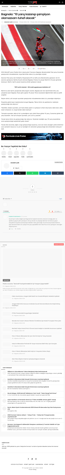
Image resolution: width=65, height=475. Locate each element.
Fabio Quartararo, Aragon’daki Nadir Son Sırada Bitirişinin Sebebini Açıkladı (35, 296)
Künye (46, 464)
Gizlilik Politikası (17, 464)
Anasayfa (5, 6)
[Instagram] (35, 458)
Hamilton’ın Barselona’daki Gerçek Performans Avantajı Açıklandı (28, 379)
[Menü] (2, 2)
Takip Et (17, 168)
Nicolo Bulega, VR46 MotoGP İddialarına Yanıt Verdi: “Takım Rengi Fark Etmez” (32, 393)
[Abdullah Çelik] (7, 165)
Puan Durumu (33, 6)
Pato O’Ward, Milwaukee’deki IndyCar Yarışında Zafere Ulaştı (31, 351)
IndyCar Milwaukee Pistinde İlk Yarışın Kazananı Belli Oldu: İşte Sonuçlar (34, 343)
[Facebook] (28, 458)
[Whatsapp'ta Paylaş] (32, 173)
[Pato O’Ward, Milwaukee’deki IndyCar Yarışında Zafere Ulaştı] (7, 352)
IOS (29, 87)
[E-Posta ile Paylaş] (58, 173)
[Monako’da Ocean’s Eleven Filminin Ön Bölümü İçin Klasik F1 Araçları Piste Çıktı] (7, 322)
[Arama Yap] (59, 2)
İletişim (51, 464)
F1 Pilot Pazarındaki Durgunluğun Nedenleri (25, 313)
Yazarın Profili (59, 162)
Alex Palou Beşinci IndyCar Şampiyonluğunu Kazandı (28, 359)
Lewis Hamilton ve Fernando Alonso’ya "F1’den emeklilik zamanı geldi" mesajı (32, 399)
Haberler (13, 6)
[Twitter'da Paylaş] (20, 173)
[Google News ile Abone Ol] (41, 68)
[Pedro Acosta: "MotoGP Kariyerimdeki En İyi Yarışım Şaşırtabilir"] (32, 263)
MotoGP (6, 280)
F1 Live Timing (32, 469)
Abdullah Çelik (8, 22)
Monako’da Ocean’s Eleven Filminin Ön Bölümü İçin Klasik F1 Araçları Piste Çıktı (36, 321)
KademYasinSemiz (15, 216)
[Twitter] (32, 458)
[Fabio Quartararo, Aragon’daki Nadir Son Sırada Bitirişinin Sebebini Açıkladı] (7, 297)
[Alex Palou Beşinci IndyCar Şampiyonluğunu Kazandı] (7, 360)
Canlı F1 (44, 6)
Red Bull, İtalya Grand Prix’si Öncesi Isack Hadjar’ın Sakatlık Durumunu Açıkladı (37, 328)
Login (60, 199)
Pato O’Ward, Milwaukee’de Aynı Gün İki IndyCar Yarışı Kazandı (31, 336)
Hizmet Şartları (29, 464)
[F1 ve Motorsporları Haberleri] (32, 2)
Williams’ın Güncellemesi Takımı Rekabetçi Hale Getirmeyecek (27, 371)
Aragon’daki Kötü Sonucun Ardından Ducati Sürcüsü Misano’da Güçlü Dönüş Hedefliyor (36, 304)
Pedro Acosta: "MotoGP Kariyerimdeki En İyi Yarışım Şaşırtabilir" (26, 284)
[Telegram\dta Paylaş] (45, 173)
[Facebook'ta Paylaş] (7, 173)
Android (23, 87)
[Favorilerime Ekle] (19, 68)
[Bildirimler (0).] (62, 2)
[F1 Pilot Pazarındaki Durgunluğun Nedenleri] (7, 314)
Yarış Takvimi (23, 6)
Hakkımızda (39, 464)
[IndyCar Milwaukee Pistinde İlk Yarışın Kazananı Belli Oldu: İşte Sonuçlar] (7, 344)
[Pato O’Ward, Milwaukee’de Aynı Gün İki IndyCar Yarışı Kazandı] (7, 337)
